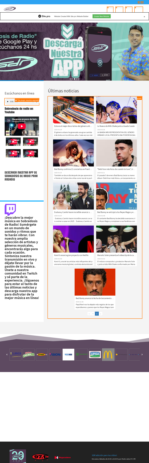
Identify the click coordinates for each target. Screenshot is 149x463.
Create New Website (101, 16)
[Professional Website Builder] (44, 16)
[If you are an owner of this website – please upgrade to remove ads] (144, 16)
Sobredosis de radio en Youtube (19, 110)
